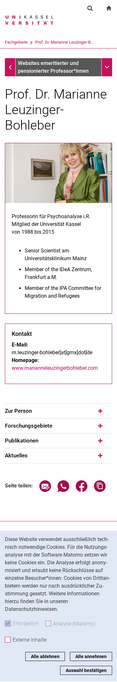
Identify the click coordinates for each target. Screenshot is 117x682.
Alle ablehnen (45, 656)
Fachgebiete (16, 42)
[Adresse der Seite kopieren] (100, 490)
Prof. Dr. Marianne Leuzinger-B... (64, 42)
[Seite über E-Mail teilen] (45, 490)
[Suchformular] (90, 8)
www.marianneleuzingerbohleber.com (55, 368)
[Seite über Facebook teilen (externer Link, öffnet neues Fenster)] (81, 490)
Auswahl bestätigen (86, 670)
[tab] (58, 411)
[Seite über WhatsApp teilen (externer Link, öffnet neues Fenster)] (63, 490)
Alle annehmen (91, 656)
